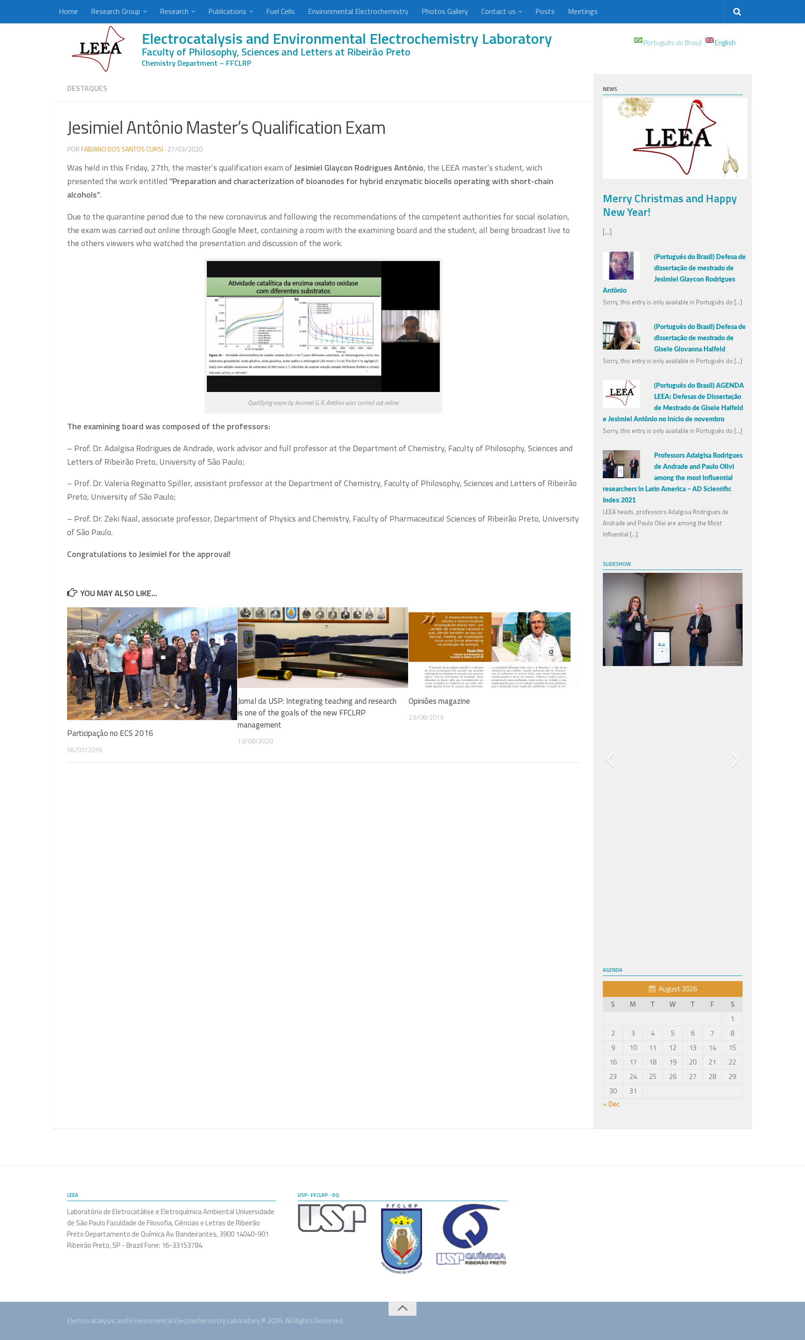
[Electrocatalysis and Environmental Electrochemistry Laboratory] (99, 49)
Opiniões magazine (439, 701)
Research (174, 11)
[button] (609, 759)
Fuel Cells (280, 11)
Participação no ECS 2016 (110, 733)
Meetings (583, 11)
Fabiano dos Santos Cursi (122, 149)
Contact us (498, 11)
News (610, 89)
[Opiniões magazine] (494, 647)
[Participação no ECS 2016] (152, 663)
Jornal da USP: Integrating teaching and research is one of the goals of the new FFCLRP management (317, 713)
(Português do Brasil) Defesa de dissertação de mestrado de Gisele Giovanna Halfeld (700, 338)
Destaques (87, 88)
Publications (227, 11)
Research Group (115, 11)
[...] (607, 232)
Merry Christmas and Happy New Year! (670, 205)
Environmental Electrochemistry (358, 11)
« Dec (611, 1104)
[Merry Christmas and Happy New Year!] (675, 176)
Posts (545, 11)
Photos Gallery (445, 11)
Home (68, 11)
